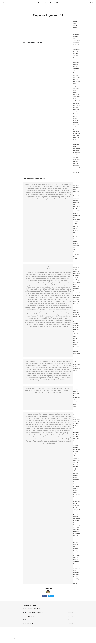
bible (54, 12)
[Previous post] (24, 592)
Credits (45, 638)
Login (91, 2)
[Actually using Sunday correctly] (48, 612)
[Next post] (72, 592)
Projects (40, 2)
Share (45, 595)
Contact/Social (54, 2)
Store (46, 2)
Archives (41, 638)
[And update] (48, 623)
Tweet (51, 595)
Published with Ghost (52, 638)
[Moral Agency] (48, 616)
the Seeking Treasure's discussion (33, 42)
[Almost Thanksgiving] (48, 620)
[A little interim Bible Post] (48, 609)
